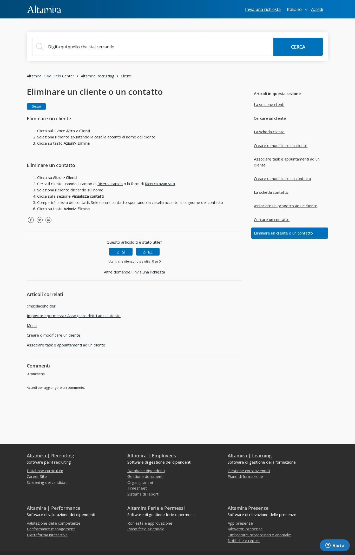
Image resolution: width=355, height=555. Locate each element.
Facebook (31, 224)
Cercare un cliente (270, 118)
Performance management (51, 528)
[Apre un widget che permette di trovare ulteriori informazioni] (335, 545)
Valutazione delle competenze (54, 523)
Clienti (126, 75)
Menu (32, 325)
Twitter (39, 224)
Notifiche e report (244, 540)
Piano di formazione (245, 476)
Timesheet (137, 488)
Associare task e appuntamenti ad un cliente (287, 162)
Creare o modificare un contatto (282, 178)
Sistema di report (143, 494)
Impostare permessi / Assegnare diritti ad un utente (74, 315)
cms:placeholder (41, 306)
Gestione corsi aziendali (249, 470)
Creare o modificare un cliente (280, 145)
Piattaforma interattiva (47, 534)
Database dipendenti (146, 470)
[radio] (121, 252)
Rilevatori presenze (245, 528)
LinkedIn (48, 224)
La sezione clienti (269, 104)
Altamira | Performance (53, 508)
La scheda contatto (271, 192)
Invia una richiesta (263, 9)
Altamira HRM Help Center (50, 75)
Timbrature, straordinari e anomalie (259, 534)
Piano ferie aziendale (146, 528)
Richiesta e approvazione (149, 523)
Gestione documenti (145, 476)
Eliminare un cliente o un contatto (283, 233)
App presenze (240, 523)
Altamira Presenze (248, 508)
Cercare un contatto (272, 219)
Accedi (32, 387)
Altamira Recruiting (97, 75)
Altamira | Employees (151, 455)
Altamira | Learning (250, 455)
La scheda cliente (269, 131)
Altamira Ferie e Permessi (156, 508)
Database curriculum (45, 470)
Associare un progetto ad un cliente (285, 205)
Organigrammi (140, 482)
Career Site (37, 476)
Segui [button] (36, 106)
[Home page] (44, 8)
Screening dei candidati (47, 482)
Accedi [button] (317, 9)
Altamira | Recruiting (50, 455)
